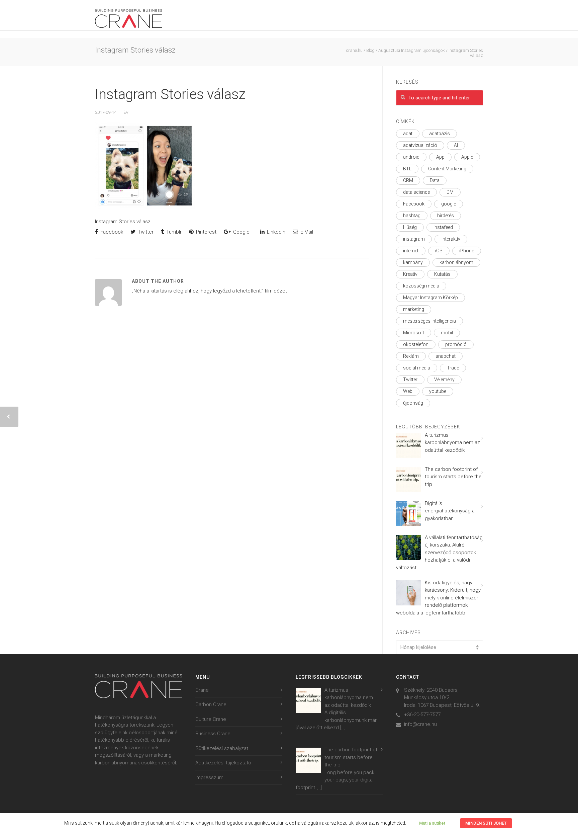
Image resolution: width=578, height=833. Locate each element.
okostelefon (415, 344)
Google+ (242, 232)
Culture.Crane (210, 719)
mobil (447, 332)
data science (416, 192)
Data (435, 180)
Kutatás (442, 274)
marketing (413, 309)
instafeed (443, 227)
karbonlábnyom (456, 262)
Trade (453, 367)
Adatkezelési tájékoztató (223, 763)
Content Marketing (447, 168)
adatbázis (439, 133)
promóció (456, 344)
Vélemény (444, 379)
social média (416, 367)
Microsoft (413, 332)
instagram (414, 239)
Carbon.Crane (210, 704)
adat (407, 133)
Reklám (411, 356)
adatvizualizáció (420, 145)
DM (450, 192)
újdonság (413, 403)
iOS (439, 250)
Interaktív (451, 239)
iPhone (466, 250)
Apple (467, 157)
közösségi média (421, 285)
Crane (202, 690)
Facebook (111, 232)
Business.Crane (212, 734)
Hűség (410, 227)
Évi (126, 112)
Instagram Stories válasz (170, 94)
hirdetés (445, 215)
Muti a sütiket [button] (432, 823)
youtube (437, 391)
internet (410, 250)
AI (456, 145)
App (440, 157)
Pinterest (205, 232)
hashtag (411, 215)
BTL (407, 168)
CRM (408, 180)
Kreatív (410, 274)
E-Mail (306, 232)
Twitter (145, 232)
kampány (413, 262)
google (448, 203)
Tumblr (173, 232)
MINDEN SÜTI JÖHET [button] (486, 823)
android (411, 157)
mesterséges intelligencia (429, 321)
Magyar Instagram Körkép (430, 297)
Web (407, 391)
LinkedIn (275, 232)
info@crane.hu (420, 724)
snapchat (446, 356)
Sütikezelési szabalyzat (221, 748)
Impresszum (209, 777)
